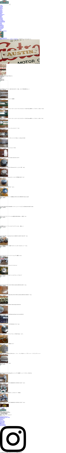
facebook (1, 419)
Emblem (1, 17)
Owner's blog (2, 422)
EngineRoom (2, 14)
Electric (1, 12)
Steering (1, 15)
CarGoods (1, 20)
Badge (1, 16)
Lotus (1, 22)
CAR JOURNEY (3, 424)
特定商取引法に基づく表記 (5, 417)
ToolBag (1, 19)
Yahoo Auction (2, 421)
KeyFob (1, 18)
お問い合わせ (2, 418)
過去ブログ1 (2, 423)
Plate (1, 16)
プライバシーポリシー (4, 416)
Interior (1, 11)
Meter (1, 13)
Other (1, 23)
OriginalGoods (2, 21)
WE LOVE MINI (3, 425)
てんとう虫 (2, 420)
